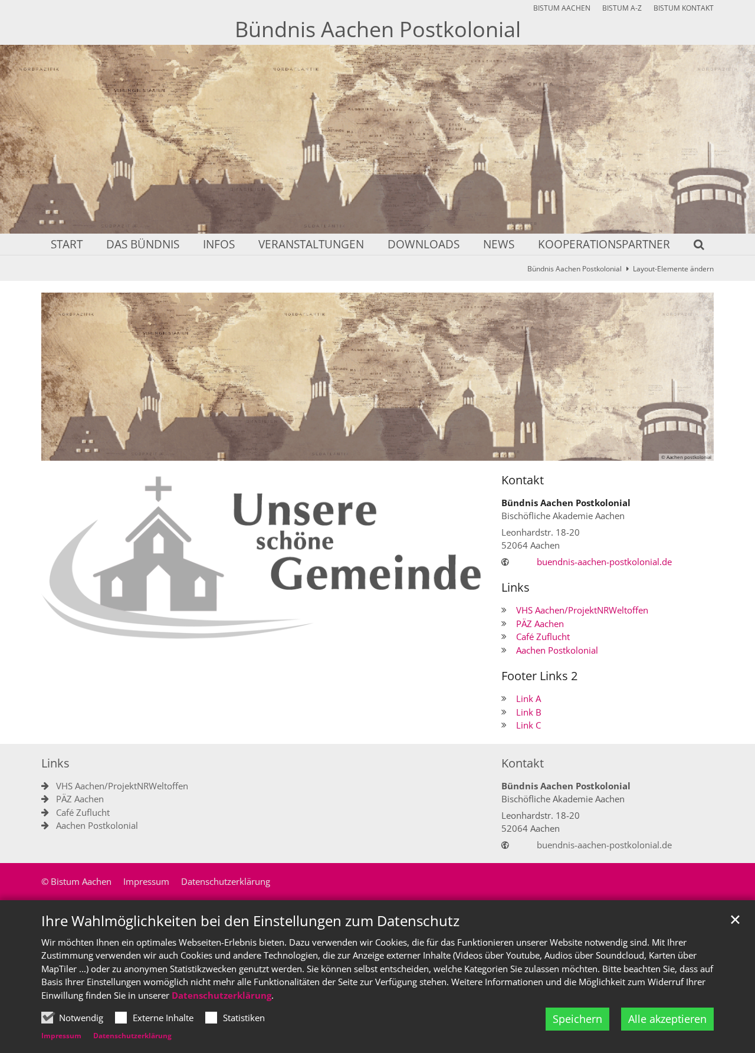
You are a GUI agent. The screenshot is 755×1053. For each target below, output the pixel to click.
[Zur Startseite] (262, 557)
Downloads (423, 245)
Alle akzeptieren (667, 1019)
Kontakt (522, 480)
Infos (219, 245)
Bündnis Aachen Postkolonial (574, 269)
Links (515, 587)
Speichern (577, 1019)
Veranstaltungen (311, 245)
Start (67, 245)
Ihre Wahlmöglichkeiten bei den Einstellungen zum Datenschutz (250, 921)
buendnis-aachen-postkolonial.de (604, 561)
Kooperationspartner (604, 245)
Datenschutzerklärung (221, 995)
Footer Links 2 (539, 675)
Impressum (61, 1036)
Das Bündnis (142, 245)
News (498, 245)
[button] (691, 246)
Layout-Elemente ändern (673, 269)
